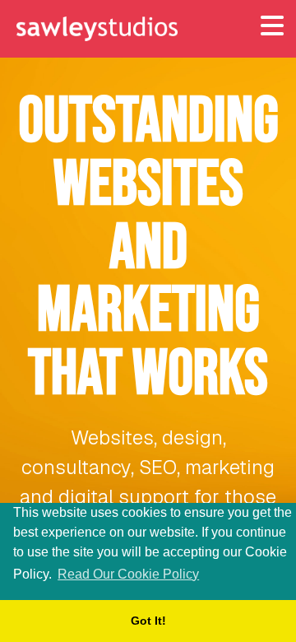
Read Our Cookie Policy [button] (128, 574)
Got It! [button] (148, 620)
